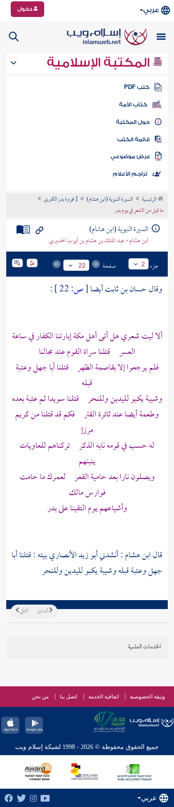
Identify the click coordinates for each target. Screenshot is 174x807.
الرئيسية (149, 200)
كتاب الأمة (133, 104)
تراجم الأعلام (130, 174)
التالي (23, 611)
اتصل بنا (68, 697)
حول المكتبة (132, 122)
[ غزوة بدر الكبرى (61, 200)
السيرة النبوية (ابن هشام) (110, 200)
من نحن (40, 697)
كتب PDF (136, 87)
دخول (25, 9)
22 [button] (82, 265)
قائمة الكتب (133, 139)
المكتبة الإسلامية (100, 62)
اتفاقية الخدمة (103, 697)
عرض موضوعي (130, 156)
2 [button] (143, 264)
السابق (43, 611)
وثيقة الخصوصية (147, 697)
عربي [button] (151, 10)
